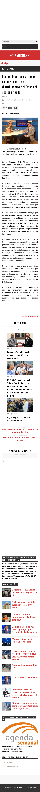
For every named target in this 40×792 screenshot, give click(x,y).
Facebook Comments (20, 457)
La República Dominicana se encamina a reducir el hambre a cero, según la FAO (25, 617)
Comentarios (10, 767)
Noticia (30, 100)
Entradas (9, 762)
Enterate (8, 69)
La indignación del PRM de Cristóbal (24, 677)
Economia (18, 100)
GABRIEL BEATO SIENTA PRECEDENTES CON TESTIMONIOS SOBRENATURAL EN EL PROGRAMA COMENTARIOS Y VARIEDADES (24, 655)
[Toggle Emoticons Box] (3, 461)
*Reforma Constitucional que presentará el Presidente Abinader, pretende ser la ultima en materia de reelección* (24, 693)
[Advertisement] (20, 20)
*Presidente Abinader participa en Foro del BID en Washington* (23, 640)
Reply (5, 96)
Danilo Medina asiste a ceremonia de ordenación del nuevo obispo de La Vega (20, 430)
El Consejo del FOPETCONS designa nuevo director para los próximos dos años (24, 592)
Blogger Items (32, 788)
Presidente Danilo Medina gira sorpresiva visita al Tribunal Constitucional (18, 355)
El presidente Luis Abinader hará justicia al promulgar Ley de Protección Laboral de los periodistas (25, 629)
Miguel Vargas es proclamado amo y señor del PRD (18, 419)
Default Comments (20, 454)
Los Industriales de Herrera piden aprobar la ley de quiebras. (20, 438)
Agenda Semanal (9, 100)
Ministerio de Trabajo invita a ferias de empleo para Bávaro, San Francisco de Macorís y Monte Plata (25, 706)
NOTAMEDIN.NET (20, 55)
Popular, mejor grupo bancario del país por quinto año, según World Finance (23, 605)
